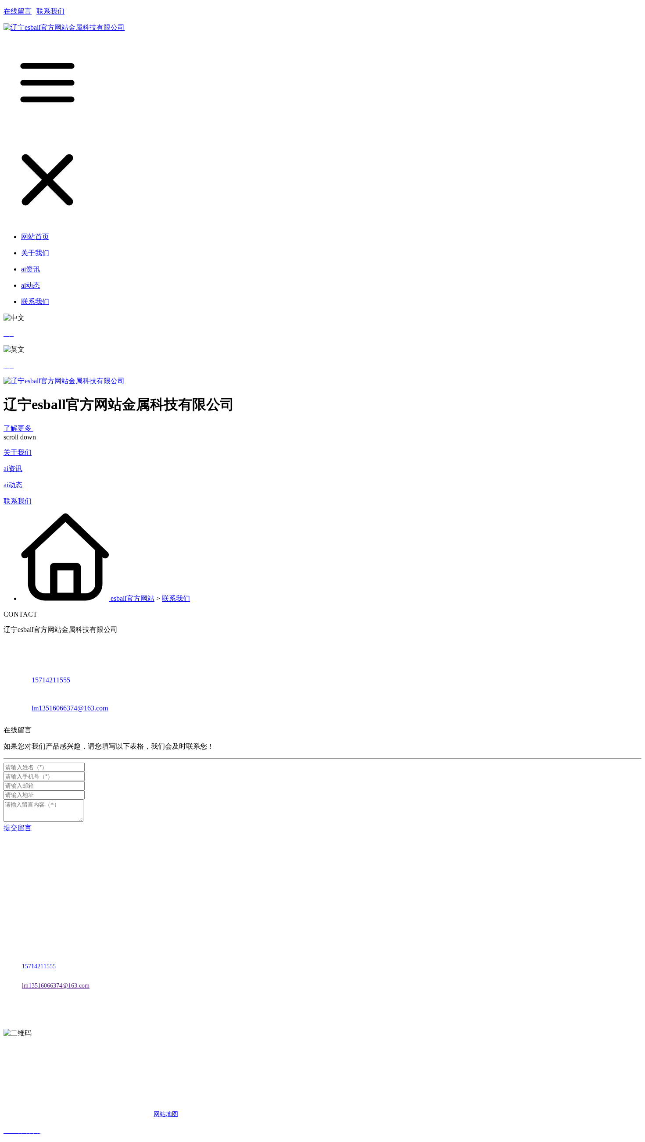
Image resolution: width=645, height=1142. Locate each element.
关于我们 (18, 452)
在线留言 (18, 11)
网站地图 (166, 1114)
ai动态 (13, 485)
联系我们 (50, 11)
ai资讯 (13, 468)
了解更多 (18, 428)
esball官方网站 (132, 598)
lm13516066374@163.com (70, 708)
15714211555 (51, 680)
